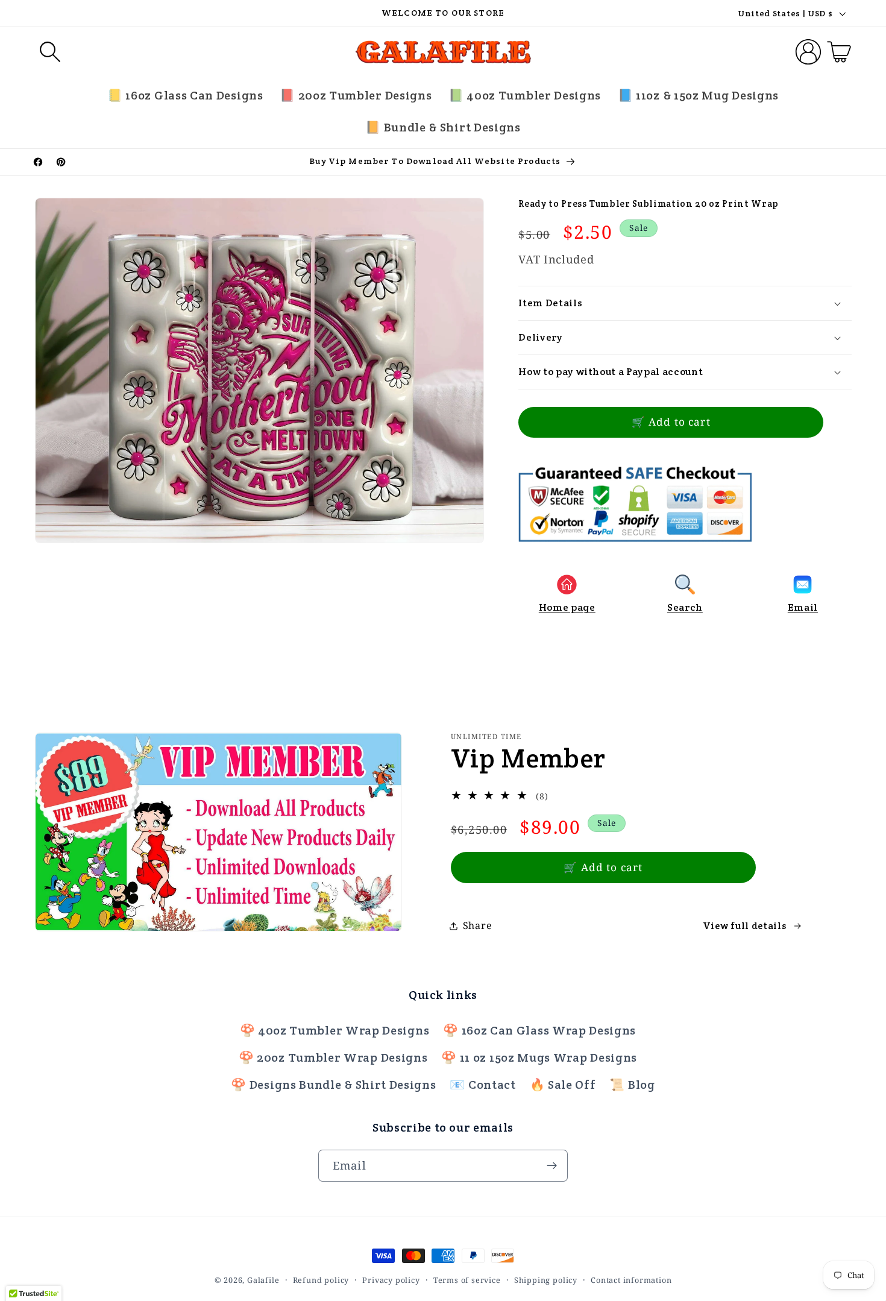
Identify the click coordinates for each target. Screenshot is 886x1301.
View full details (745, 925)
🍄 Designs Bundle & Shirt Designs (333, 1085)
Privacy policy (390, 1279)
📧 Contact (482, 1085)
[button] (50, 52)
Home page (567, 607)
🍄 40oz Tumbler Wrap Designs (335, 1030)
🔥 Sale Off (563, 1085)
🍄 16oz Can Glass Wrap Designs (539, 1030)
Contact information (631, 1279)
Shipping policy (545, 1279)
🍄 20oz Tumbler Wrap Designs (333, 1057)
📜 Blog (632, 1085)
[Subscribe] (551, 1166)
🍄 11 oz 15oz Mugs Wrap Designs (539, 1057)
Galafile (263, 1279)
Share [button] (477, 925)
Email (803, 607)
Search (685, 607)
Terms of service (467, 1279)
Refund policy (321, 1279)
